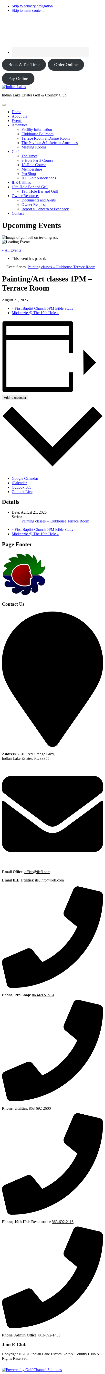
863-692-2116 (63, 1222)
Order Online (66, 64)
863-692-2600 (40, 1108)
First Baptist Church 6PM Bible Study (43, 308)
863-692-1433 (49, 1335)
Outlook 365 (21, 487)
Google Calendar (25, 478)
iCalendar (19, 483)
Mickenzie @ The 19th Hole (35, 313)
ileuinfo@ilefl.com (49, 880)
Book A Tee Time (24, 64)
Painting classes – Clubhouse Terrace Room (55, 521)
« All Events (11, 250)
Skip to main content (27, 10)
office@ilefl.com (37, 872)
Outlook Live (22, 492)
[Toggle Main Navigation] (4, 105)
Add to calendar (15, 398)
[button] (19, 125)
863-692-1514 (43, 995)
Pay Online (18, 78)
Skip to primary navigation (32, 6)
